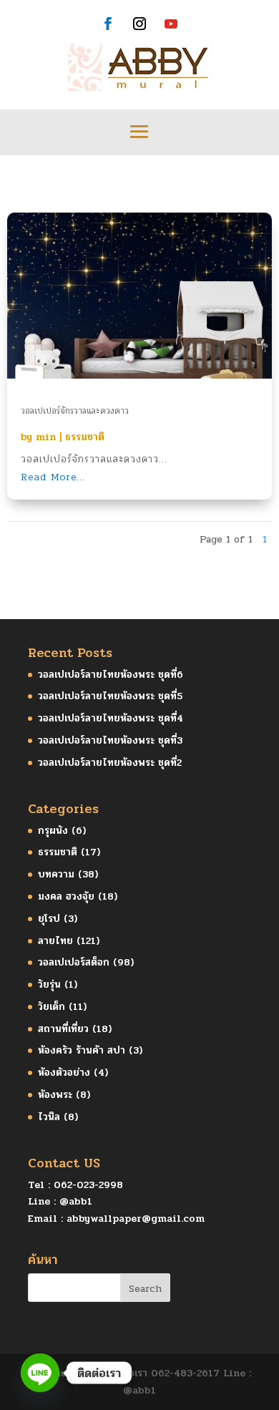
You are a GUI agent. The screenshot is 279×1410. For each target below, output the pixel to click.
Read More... (53, 477)
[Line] (40, 1372)
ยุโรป (49, 918)
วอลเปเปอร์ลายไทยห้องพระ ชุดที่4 (110, 718)
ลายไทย (55, 940)
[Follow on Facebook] (108, 24)
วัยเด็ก (51, 1006)
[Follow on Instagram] (139, 24)
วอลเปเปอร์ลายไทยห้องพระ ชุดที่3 (110, 740)
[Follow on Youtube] (171, 24)
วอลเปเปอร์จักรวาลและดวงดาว (75, 410)
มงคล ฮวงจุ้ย (66, 896)
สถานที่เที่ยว (63, 1028)
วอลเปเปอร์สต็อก (73, 962)
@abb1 (75, 1201)
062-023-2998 (88, 1184)
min (46, 436)
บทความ (56, 874)
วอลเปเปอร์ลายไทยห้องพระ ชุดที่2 (110, 762)
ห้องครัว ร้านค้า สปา (81, 1050)
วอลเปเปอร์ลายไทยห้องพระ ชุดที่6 (110, 674)
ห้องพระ (55, 1094)
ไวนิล (49, 1116)
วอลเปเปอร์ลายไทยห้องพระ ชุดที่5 (110, 696)
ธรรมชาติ (84, 436)
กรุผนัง (53, 830)
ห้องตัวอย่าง (64, 1072)
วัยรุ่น (49, 984)
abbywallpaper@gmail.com (136, 1218)
